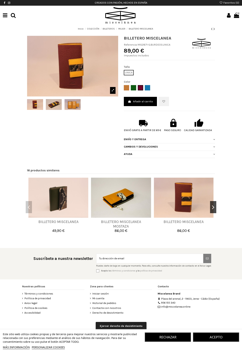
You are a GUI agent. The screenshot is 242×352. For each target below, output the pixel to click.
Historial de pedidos (104, 303)
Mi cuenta (98, 298)
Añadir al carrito (143, 101)
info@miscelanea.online (175, 306)
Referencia (130, 44)
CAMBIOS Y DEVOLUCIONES (141, 146)
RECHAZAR (167, 337)
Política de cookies (35, 308)
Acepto (216, 337)
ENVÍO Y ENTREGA (135, 139)
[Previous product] (212, 29)
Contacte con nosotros (106, 308)
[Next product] (214, 29)
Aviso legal (30, 303)
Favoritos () (231, 2)
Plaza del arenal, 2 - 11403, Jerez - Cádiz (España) (190, 298)
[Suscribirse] (207, 258)
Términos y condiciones (38, 293)
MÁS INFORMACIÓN (16, 347)
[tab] (169, 139)
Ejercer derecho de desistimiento (121, 326)
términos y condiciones (124, 271)
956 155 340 (168, 302)
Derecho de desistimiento (107, 312)
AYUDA (128, 154)
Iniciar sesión (100, 293)
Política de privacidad (37, 298)
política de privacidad (151, 271)
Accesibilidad (32, 312)
